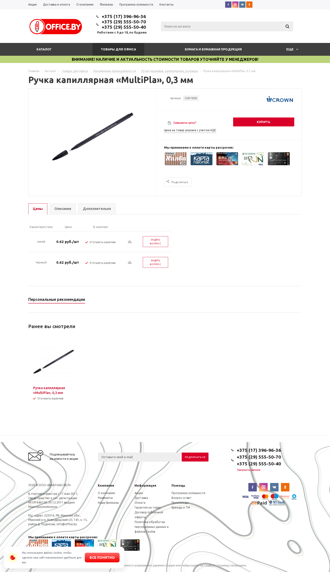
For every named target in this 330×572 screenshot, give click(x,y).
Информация (145, 485)
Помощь (178, 485)
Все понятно (102, 557)
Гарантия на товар (148, 507)
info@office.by (67, 524)
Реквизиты (105, 497)
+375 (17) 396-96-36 (124, 16)
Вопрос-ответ (182, 497)
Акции (139, 493)
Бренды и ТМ (181, 507)
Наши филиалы (108, 502)
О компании (106, 493)
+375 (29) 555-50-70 (124, 21)
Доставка (141, 497)
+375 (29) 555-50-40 (124, 27)
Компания (106, 485)
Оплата (140, 502)
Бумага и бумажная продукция (213, 49)
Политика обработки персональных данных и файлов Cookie (152, 526)
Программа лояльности (188, 493)
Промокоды (180, 502)
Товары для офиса (118, 49)
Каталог (44, 49)
